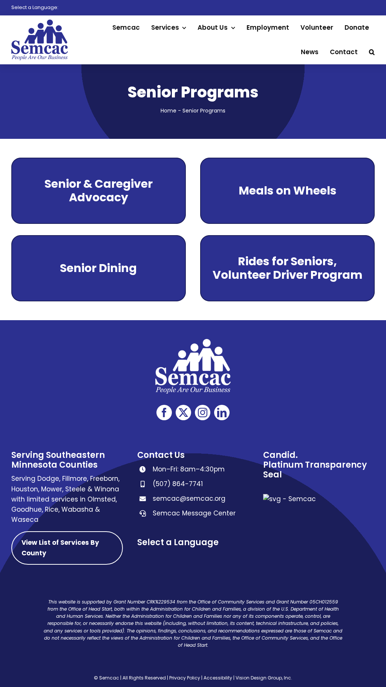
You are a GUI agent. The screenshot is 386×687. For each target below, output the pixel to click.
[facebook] (164, 412)
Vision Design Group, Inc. (264, 678)
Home (168, 110)
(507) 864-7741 (178, 483)
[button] (372, 52)
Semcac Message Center (194, 513)
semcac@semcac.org (189, 498)
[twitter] (183, 412)
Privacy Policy (184, 678)
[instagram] (202, 412)
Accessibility (218, 678)
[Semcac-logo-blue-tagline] (39, 22)
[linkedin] (222, 412)
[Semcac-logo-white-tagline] (193, 342)
